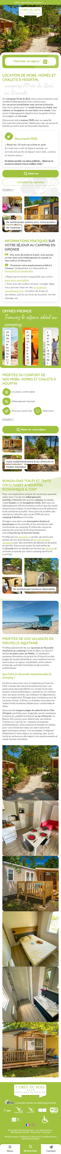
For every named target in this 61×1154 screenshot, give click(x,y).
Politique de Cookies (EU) (30, 1137)
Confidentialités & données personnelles (39, 1138)
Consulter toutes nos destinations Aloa (35, 1102)
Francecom (45, 1132)
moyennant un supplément (19, 271)
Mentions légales (12, 1137)
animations (24, 536)
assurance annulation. (17, 280)
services (50, 548)
